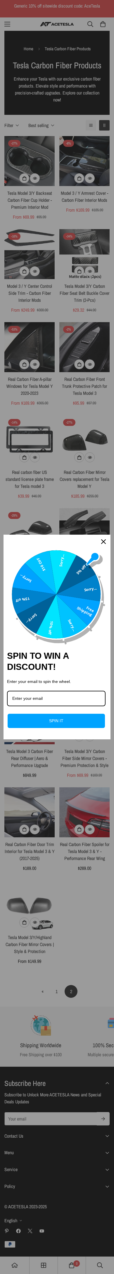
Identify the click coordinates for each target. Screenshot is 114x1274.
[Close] (103, 542)
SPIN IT (56, 720)
